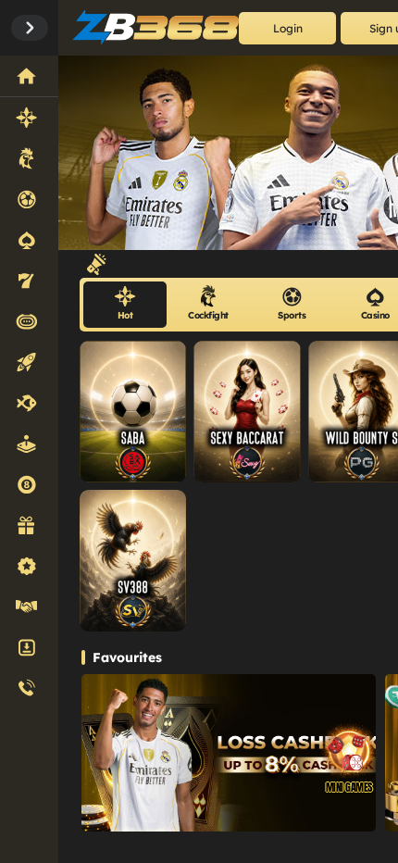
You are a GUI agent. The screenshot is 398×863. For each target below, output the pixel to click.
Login (288, 28)
